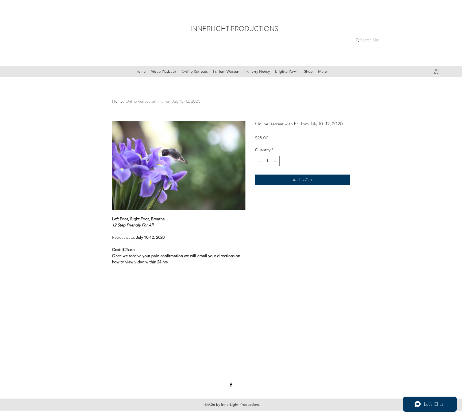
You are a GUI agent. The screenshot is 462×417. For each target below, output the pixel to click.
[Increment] (275, 161)
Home (117, 101)
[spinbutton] (267, 161)
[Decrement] (259, 161)
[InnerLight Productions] (231, 384)
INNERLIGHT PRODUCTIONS (234, 29)
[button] (436, 71)
